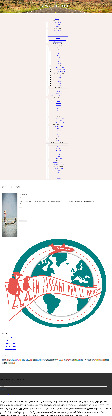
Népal (58, 89)
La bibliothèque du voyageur (57, 40)
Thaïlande (59, 59)
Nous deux (58, 22)
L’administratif (57, 42)
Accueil (57, 19)
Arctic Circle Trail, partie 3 (10, 343)
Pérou (59, 77)
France (59, 48)
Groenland (59, 93)
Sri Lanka (59, 54)
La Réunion (59, 91)
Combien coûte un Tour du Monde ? (58, 36)
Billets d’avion (57, 30)
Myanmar (59, 55)
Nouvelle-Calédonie (58, 162)
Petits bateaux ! (24, 194)
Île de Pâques (59, 75)
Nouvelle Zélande (59, 67)
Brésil (59, 85)
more (84, 204)
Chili (59, 81)
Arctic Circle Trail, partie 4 (10, 340)
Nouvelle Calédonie (59, 69)
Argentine (59, 83)
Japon (59, 61)
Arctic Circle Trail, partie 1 (10, 349)
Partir (58, 26)
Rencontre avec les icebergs (10, 337)
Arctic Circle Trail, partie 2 (10, 346)
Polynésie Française (59, 71)
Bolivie (59, 79)
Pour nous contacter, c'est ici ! (4, 394)
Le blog (58, 38)
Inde (59, 52)
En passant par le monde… (56, 6)
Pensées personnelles (57, 95)
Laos (59, 57)
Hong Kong (59, 63)
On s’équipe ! (57, 32)
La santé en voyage (57, 34)
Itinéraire (58, 24)
